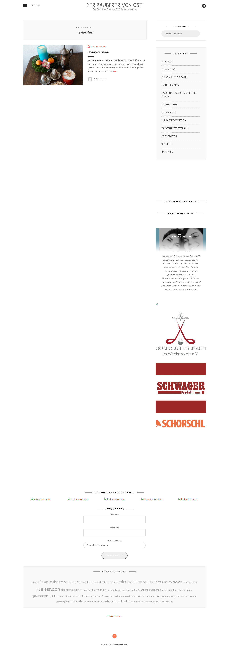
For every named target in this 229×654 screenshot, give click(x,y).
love (133, 596)
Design (184, 582)
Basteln (85, 582)
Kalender (70, 596)
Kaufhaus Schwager (101, 596)
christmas (104, 582)
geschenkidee (168, 589)
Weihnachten (75, 601)
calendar (94, 582)
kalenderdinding (84, 596)
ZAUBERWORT (98, 46)
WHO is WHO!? (169, 69)
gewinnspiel (40, 596)
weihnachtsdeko (93, 601)
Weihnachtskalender (116, 601)
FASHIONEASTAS (170, 85)
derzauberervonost (168, 582)
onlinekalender (144, 596)
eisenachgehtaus (88, 590)
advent (35, 582)
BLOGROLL (167, 144)
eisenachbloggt (70, 589)
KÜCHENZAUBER (169, 104)
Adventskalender (51, 582)
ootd (154, 596)
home (62, 596)
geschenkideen (185, 589)
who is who (160, 601)
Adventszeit (70, 582)
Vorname (115, 515)
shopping (161, 596)
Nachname (114, 527)
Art (78, 582)
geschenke (155, 589)
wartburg (61, 602)
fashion (101, 590)
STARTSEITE (167, 61)
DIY (38, 589)
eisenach (50, 589)
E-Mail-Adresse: (114, 540)
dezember (193, 582)
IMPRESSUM (167, 152)
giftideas (54, 596)
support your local (175, 596)
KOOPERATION (169, 136)
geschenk (143, 589)
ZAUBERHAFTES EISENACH (174, 128)
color (112, 582)
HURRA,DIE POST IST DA (173, 120)
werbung (150, 601)
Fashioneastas (129, 589)
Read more (109, 71)
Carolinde (101, 79)
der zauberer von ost (138, 581)
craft (118, 582)
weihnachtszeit (137, 601)
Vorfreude (191, 596)
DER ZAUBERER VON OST (114, 4)
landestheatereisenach (120, 596)
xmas (169, 601)
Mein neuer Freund (98, 52)
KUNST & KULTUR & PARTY (174, 77)
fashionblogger (114, 590)
